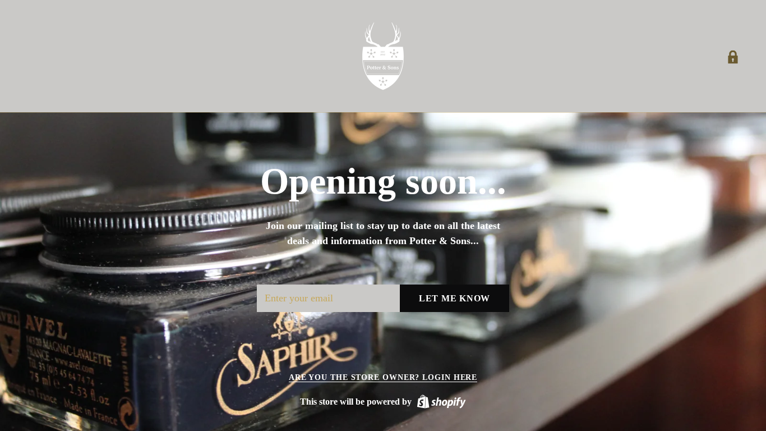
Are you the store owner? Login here (383, 377)
